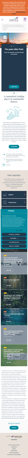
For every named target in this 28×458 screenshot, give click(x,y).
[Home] (14, 19)
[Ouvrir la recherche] (2, 19)
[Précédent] (13, 46)
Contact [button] (14, 427)
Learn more (14, 86)
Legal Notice (14, 447)
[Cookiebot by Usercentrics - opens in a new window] (8, 211)
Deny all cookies (14, 246)
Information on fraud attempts (14, 454)
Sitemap (14, 448)
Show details (19, 230)
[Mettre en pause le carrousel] (11, 46)
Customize (13, 238)
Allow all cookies (14, 234)
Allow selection (14, 242)
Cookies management (14, 452)
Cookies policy (14, 450)
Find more (8, 270)
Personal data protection (14, 445)
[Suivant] (15, 46)
